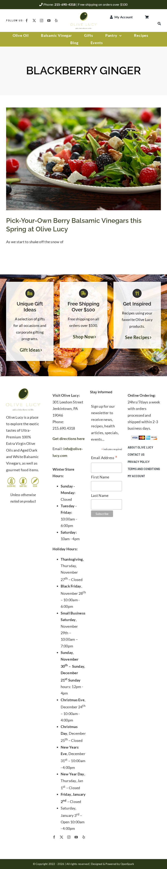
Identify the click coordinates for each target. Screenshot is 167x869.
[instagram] (41, 20)
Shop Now (83, 336)
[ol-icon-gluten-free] (11, 478)
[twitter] (34, 20)
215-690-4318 (65, 4)
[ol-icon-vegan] (35, 478)
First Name (100, 477)
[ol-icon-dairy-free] (23, 478)
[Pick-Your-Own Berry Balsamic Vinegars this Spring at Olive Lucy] (83, 158)
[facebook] (26, 20)
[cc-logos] (144, 437)
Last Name (99, 495)
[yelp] (56, 20)
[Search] (159, 24)
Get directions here (69, 438)
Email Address (104, 458)
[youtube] (49, 20)
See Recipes (137, 337)
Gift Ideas (30, 350)
